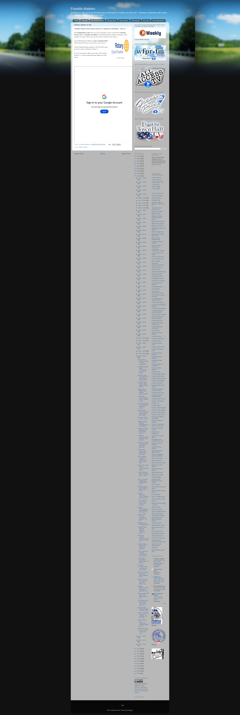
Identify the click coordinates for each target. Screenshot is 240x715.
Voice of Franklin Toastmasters (157, 544)
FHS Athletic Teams (157, 278)
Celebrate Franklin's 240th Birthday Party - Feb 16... (143, 438)
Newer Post (78, 154)
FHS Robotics (156, 289)
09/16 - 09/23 (142, 230)
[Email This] (113, 144)
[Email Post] (109, 144)
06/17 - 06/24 (142, 282)
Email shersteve (156, 164)
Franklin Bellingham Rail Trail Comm (157, 311)
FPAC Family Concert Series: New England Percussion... (143, 413)
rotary (80, 147)
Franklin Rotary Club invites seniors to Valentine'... (142, 546)
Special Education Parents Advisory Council (157, 519)
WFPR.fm (154, 547)
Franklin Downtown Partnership (157, 323)
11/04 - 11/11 (142, 205)
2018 (138, 176)
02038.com (157, 577)
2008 (138, 671)
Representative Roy (157, 182)
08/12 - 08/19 (142, 250)
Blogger (130, 710)
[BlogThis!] (115, 144)
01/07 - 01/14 (142, 644)
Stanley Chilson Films (158, 525)
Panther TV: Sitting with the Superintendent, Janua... (143, 467)
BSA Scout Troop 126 (158, 221)
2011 (138, 663)
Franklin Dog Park (157, 320)
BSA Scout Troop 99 (158, 226)
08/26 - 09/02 (142, 242)
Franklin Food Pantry (158, 338)
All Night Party (156, 200)
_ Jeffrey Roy (156, 184)
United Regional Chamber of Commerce (159, 541)
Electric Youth (156, 269)
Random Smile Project (158, 499)
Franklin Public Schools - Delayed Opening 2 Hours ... (142, 530)
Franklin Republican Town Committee (158, 389)
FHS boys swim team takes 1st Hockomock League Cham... (143, 378)
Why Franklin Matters (97, 21)
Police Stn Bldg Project (158, 496)
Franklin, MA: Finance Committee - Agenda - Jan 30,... (142, 517)
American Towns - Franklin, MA (157, 208)
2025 (138, 158)
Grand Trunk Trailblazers (155, 432)
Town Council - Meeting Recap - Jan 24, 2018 (143, 609)
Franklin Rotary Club (158, 392)
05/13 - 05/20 (142, 302)
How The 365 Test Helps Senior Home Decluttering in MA (159, 580)
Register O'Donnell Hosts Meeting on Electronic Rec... (143, 589)
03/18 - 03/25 (142, 334)
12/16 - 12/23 (142, 186)
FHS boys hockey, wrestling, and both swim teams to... (143, 445)
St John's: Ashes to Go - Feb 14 (143, 418)
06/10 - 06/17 (142, 286)
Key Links (146, 21)
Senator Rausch (156, 177)
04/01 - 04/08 (142, 326)
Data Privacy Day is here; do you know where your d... (143, 631)
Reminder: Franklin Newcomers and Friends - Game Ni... (143, 538)
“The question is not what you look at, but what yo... (142, 503)
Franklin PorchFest (157, 383)
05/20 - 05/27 (142, 298)
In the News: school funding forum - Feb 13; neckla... (143, 399)
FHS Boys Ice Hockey (158, 280)
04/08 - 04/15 (142, 322)
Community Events (158, 21)
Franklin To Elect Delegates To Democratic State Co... (143, 431)
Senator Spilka (156, 186)
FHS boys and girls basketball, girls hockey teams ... (143, 489)
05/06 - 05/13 (142, 306)
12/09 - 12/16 (142, 190)
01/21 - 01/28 (142, 636)
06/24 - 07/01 (142, 278)
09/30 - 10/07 (142, 222)
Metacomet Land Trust (158, 462)
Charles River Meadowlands (156, 238)
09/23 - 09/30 (142, 226)
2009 (138, 668)
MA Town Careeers (157, 458)
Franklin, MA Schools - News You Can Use (158, 425)
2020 (138, 171)
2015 (138, 653)
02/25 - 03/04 (142, 343)
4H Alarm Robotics (157, 195)
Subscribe (84, 21)
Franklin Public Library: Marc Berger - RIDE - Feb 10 (143, 385)
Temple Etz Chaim (157, 535)
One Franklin (155, 484)
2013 (138, 658)
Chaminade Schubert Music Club (158, 234)
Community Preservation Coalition (158, 249)
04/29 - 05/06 (142, 310)
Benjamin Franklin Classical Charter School (157, 217)
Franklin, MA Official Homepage (158, 417)
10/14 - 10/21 (142, 214)
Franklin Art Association (158, 308)
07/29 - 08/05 (142, 258)
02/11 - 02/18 (142, 351)
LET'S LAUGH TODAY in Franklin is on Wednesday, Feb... (142, 459)
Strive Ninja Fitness (157, 531)
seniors (85, 147)
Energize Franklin (157, 274)
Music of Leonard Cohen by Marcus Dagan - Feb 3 (143, 574)
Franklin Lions (156, 371)
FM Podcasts (136, 21)
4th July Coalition (157, 198)
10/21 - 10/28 (142, 210)
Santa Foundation (157, 509)
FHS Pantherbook (157, 286)
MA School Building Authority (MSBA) (157, 455)
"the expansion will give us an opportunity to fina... (143, 596)
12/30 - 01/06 (142, 178)
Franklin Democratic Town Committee (158, 317)
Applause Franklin (157, 211)
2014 (138, 656)
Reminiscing (157, 572)
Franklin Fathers (156, 336)
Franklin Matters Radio (158, 374)
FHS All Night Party (157, 276)
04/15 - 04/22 (142, 318)
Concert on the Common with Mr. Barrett (158, 598)
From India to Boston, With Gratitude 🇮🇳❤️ (159, 588)
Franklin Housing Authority (157, 357)
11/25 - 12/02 (142, 198)
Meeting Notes (111, 21)
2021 (138, 168)
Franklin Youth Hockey (158, 412)
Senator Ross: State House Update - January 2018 (142, 392)
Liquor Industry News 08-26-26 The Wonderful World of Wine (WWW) (159, 562)
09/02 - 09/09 (142, 238)
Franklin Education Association (157, 327)
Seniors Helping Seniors (159, 511)
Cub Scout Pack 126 (158, 256)
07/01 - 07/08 (142, 274)
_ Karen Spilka (156, 188)
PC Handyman (156, 494)
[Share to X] (116, 144)
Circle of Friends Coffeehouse (156, 246)
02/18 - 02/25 (142, 347)
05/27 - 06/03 (142, 294)
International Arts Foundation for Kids (157, 440)
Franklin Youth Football (158, 410)
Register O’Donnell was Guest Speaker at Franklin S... (143, 510)
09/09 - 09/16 (142, 234)
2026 (138, 156)
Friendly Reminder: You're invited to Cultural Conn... (143, 496)
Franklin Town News (158, 401)
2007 (138, 673)
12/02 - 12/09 (142, 194)
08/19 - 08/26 (142, 246)
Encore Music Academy (159, 271)
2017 (138, 648)
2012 (138, 661)
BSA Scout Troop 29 (158, 223)
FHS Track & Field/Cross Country (158, 292)
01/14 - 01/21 (142, 640)
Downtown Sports (157, 267)
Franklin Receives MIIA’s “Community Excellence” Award (143, 370)
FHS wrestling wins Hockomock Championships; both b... (143, 623)
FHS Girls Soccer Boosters (157, 283)
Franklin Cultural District (159, 314)
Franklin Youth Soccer (158, 414)
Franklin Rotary (120, 58)
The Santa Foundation (158, 538)
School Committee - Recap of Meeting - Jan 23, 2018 (143, 615)
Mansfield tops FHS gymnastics (143, 523)
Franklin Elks (155, 330)
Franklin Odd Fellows (158, 380)
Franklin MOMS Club (158, 376)
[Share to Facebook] (118, 144)
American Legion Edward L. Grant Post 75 (158, 204)
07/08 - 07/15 (142, 270)
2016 (138, 651)
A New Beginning (159, 586)
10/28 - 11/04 (142, 208)
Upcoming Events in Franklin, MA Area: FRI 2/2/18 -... (143, 406)
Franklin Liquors (159, 558)
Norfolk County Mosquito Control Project (157, 481)
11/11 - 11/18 (142, 203)
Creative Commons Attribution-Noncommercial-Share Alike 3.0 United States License (141, 689)
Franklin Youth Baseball (159, 408)
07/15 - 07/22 (142, 266)
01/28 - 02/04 (142, 356)
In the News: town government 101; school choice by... (143, 603)
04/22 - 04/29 (142, 314)
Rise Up (154, 501)
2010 (138, 666)
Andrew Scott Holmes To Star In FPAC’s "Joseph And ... (143, 362)
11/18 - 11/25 (142, 200)
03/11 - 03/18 (142, 338)
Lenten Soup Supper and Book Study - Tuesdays (142, 452)
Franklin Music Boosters (159, 378)
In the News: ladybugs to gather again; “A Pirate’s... (143, 560)
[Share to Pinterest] (120, 144)
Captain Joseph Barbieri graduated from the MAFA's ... (143, 424)
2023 (138, 163)
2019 (138, 173)
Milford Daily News (157, 472)
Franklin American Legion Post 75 (157, 299)
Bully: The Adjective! (158, 232)
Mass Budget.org (157, 460)
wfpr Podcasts (123, 21)
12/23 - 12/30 (142, 182)
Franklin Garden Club (158, 347)
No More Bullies (156, 477)
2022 (138, 166)
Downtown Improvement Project (158, 264)
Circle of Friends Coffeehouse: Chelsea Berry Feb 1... (143, 482)
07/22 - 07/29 (142, 262)
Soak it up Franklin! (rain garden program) (158, 514)
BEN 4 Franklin (156, 214)
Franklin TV (155, 403)
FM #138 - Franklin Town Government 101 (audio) (142, 568)
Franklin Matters (83, 9)
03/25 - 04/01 (142, 330)
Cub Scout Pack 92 (157, 259)
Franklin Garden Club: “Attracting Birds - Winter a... (143, 475)
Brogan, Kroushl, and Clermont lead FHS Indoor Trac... (143, 582)
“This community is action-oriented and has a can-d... (143, 553)
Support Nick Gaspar (158, 533)
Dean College (156, 261)
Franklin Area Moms (158, 302)
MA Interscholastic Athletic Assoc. (157, 451)
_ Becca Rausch (156, 179)
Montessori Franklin (157, 474)
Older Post (126, 154)
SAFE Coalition (156, 507)
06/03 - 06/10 (142, 290)
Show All (164, 603)
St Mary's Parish (156, 523)
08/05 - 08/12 (142, 254)
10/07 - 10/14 (142, 218)
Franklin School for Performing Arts (157, 395)
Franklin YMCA (156, 405)
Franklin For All (156, 341)
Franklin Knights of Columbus (157, 365)
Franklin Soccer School (158, 398)
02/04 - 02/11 (142, 353)
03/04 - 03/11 (142, 340)
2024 (138, 161)
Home (76, 21)
